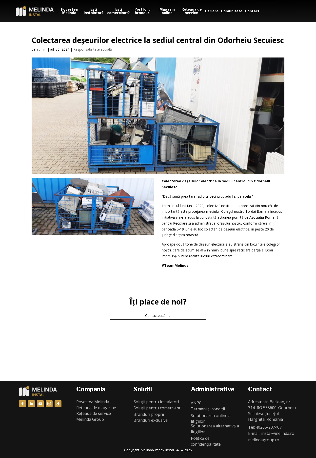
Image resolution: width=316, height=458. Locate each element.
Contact (252, 11)
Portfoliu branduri (143, 11)
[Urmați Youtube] (40, 403)
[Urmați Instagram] (49, 403)
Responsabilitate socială (92, 49)
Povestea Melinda (69, 11)
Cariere (211, 11)
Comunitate (231, 11)
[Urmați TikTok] (58, 403)
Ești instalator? (94, 11)
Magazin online (167, 11)
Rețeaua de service (191, 11)
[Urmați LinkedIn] (31, 403)
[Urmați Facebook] (22, 403)
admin (41, 49)
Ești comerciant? (118, 11)
